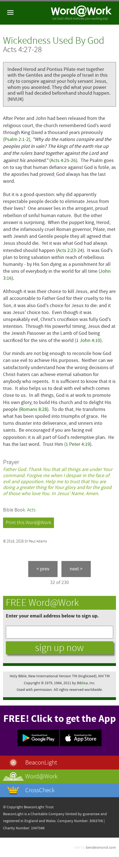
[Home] (81, 13)
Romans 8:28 (33, 409)
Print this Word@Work (28, 522)
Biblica (82, 683)
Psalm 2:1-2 (16, 139)
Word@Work (41, 776)
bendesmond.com (101, 847)
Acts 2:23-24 (69, 250)
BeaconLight (41, 762)
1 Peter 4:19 (78, 444)
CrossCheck (40, 790)
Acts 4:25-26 (63, 160)
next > (76, 569)
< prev (43, 569)
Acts (31, 510)
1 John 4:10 (88, 340)
